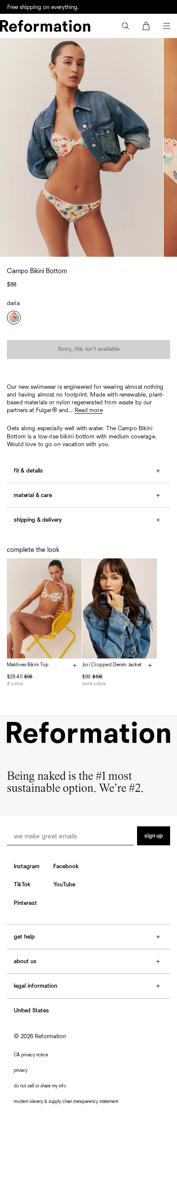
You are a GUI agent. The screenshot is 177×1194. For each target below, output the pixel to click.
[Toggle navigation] (167, 26)
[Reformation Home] (45, 26)
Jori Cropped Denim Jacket (112, 665)
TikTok (22, 885)
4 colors (15, 683)
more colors (94, 683)
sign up (153, 836)
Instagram (27, 866)
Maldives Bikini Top (28, 665)
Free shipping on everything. (43, 8)
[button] (125, 26)
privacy (20, 1070)
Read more (89, 410)
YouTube (64, 885)
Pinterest (25, 903)
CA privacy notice (31, 1054)
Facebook (66, 866)
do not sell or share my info (40, 1086)
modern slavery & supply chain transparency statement (66, 1101)
